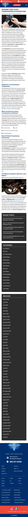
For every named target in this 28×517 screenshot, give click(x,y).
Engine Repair (17, 494)
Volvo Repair (6, 288)
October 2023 (6, 394)
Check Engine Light (6, 492)
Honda (11, 478)
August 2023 (6, 399)
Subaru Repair (6, 280)
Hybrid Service (17, 497)
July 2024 (5, 368)
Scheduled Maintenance (19, 499)
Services (16, 466)
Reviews (3, 471)
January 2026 (6, 319)
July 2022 (5, 437)
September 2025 (7, 331)
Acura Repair (6, 248)
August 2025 (6, 333)
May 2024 (5, 374)
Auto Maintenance (7, 254)
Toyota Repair (6, 283)
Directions (4, 473)
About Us (16, 468)
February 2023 (6, 417)
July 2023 (5, 402)
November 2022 (6, 425)
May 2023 (5, 408)
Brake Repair (17, 490)
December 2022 (6, 422)
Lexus (19, 480)
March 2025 (5, 348)
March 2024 (6, 379)
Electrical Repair (6, 494)
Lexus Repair (18, 13)
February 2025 (6, 351)
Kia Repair (5, 268)
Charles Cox (5, 13)
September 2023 (7, 397)
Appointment (17, 5)
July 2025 (5, 336)
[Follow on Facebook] (16, 508)
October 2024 (6, 359)
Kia (10, 480)
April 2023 (5, 411)
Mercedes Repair (7, 274)
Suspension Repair (6, 502)
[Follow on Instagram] (11, 508)
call (8, 209)
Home (3, 466)
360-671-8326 (23, 1)
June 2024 (5, 371)
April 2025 (5, 345)
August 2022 (6, 434)
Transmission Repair (18, 502)
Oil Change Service (6, 499)
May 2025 (5, 342)
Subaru (19, 478)
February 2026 (6, 316)
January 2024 (6, 385)
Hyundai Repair (6, 262)
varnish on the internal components (10, 93)
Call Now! (14, 515)
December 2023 (6, 388)
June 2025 (5, 339)
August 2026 (6, 299)
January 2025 (6, 354)
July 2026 (5, 302)
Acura (3, 480)
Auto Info (5, 251)
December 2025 (6, 322)
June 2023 (5, 405)
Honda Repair (6, 260)
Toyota (20, 483)
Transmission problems (10, 62)
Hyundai (12, 483)
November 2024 (7, 356)
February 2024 (6, 382)
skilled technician (22, 118)
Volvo (3, 478)
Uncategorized (6, 285)
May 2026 (5, 308)
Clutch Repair (17, 492)
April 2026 (5, 310)
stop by (11, 209)
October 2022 (6, 428)
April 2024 (5, 376)
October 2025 (6, 328)
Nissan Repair (6, 277)
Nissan (3, 483)
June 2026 (5, 305)
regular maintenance (21, 148)
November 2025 (6, 325)
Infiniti (3, 485)
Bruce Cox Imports (19, 199)
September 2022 (7, 431)
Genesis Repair (6, 257)
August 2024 (6, 365)
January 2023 (6, 419)
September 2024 (7, 362)
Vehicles (4, 468)
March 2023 (5, 414)
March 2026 (5, 313)
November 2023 (6, 391)
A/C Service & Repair (6, 490)
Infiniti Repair (6, 265)
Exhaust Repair (5, 497)
